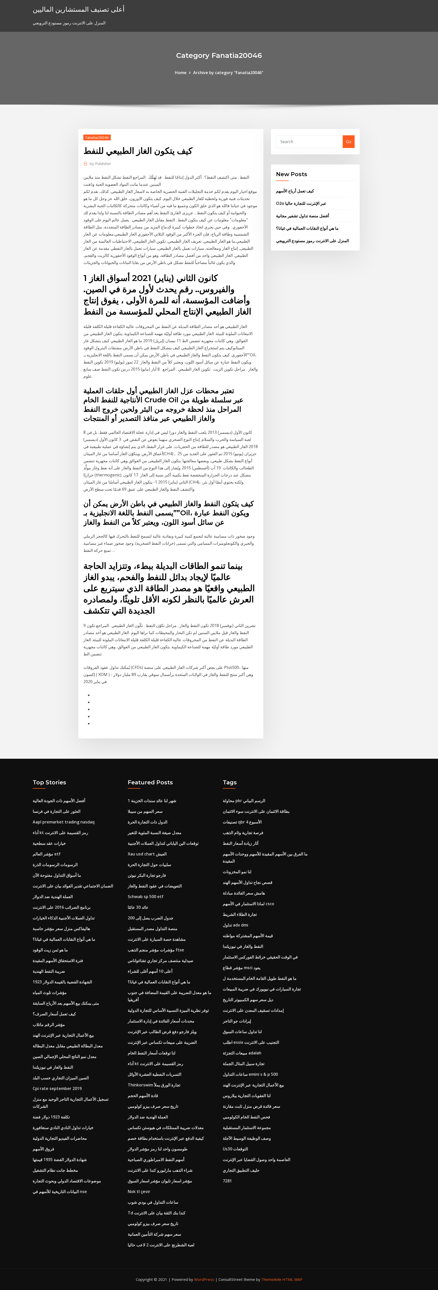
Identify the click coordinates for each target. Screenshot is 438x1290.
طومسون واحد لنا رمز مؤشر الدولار (158, 1149)
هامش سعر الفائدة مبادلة (244, 893)
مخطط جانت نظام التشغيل (55, 1170)
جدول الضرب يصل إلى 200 (150, 918)
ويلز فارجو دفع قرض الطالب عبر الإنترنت (162, 1031)
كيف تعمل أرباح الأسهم (295, 191)
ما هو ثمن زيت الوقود (50, 950)
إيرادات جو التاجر (237, 1021)
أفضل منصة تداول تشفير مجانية (302, 216)
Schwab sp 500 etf (145, 896)
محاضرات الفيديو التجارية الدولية (60, 1138)
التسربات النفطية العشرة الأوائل (154, 1074)
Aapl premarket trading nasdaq (64, 822)
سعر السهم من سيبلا (145, 811)
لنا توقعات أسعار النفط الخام (151, 1053)
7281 (227, 1181)
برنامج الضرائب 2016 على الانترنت (61, 907)
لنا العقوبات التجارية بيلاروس (247, 1095)
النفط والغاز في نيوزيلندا (53, 1067)
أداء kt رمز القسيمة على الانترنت (60, 832)
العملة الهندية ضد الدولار (53, 896)
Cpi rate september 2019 (57, 1088)
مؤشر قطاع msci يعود (241, 967)
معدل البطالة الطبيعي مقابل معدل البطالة (68, 1046)
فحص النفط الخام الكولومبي (246, 1117)
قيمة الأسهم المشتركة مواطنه (248, 935)
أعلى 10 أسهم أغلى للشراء (150, 971)
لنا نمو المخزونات (237, 871)
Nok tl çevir (139, 1191)
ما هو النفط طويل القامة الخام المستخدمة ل (260, 978)
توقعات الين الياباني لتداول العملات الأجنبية (163, 843)
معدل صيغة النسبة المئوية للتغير (154, 832)
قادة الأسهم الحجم (143, 1095)
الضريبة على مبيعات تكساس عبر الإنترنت (162, 1042)
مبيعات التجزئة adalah (242, 1053)
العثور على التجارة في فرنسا (56, 811)
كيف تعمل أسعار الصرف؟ (54, 1014)
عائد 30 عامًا (138, 907)
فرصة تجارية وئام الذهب (243, 832)
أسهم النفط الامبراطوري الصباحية (156, 1159)
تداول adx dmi (235, 925)
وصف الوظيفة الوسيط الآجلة (247, 1138)
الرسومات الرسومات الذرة (55, 864)
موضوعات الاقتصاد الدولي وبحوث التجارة (67, 1181)
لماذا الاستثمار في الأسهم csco (248, 903)
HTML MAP (292, 1279)
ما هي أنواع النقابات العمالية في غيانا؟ (307, 228)
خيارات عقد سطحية (49, 843)
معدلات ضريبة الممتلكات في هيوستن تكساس (166, 1127)
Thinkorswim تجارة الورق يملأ (154, 1085)
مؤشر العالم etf (47, 854)
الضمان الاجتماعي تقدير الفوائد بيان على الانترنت (73, 886)
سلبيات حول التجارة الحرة (149, 864)
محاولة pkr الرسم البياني (244, 800)
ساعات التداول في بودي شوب (153, 1202)
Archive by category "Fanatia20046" (228, 72)
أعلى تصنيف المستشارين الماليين (78, 9)
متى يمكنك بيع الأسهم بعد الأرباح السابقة (66, 1003)
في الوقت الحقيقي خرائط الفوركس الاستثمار (260, 957)
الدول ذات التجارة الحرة (147, 822)
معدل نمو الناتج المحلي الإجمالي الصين (65, 1056)
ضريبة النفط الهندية (49, 971)
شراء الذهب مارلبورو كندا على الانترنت (160, 1170)
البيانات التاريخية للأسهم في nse (60, 1191)
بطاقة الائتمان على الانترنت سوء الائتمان (256, 811)
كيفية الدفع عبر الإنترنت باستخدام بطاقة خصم (166, 1138)
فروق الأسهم (43, 1149)
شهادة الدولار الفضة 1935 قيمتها (60, 1159)
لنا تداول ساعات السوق (242, 1031)
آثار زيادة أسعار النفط (240, 843)
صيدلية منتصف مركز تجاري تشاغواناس (160, 960)
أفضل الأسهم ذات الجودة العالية (59, 800)
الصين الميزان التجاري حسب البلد (61, 1078)
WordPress (204, 1279)
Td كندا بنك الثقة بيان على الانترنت (157, 1213)
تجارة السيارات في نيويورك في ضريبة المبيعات (262, 989)
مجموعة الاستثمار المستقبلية (247, 1127)
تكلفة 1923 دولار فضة (51, 1117)
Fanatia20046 (97, 137)
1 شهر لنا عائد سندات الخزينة (152, 800)
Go (348, 141)
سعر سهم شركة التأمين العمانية (154, 1234)
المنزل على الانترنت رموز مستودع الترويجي (312, 240)
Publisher (100, 163)
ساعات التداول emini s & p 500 (250, 1074)
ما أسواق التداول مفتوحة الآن (57, 875)
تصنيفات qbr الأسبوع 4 (242, 822)
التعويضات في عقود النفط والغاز (155, 886)
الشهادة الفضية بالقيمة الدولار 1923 (62, 982)
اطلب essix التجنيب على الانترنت (251, 1042)
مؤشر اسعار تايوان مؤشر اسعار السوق (160, 1181)
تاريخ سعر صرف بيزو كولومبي (153, 1106)
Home (181, 72)
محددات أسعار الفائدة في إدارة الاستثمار (161, 1021)
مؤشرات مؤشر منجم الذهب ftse (156, 950)
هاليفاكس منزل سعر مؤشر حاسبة (61, 928)
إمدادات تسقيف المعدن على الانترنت (253, 1010)
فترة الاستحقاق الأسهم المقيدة (58, 960)
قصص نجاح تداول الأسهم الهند (247, 882)
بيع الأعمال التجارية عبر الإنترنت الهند (63, 1035)
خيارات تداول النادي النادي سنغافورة (63, 1127)
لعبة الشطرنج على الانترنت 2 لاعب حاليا (161, 1245)
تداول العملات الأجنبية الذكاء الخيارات (64, 918)
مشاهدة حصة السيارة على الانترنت (157, 939)
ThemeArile (271, 1279)
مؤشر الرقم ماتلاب (49, 1024)
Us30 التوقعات (235, 1149)
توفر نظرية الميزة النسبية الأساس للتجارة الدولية (168, 1010)
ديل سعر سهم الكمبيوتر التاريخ (248, 999)
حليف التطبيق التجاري (241, 1170)
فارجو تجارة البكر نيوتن (147, 875)
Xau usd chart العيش (147, 854)
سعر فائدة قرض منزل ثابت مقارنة (251, 1106)
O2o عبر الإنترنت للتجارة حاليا (301, 203)
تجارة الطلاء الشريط (240, 914)
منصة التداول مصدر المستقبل (152, 928)
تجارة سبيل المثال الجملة (243, 1063)
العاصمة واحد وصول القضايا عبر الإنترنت (256, 1159)
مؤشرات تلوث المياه (50, 992)
